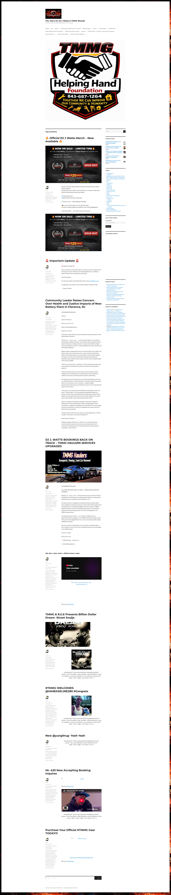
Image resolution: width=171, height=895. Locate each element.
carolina (47, 195)
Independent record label (51, 503)
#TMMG (53, 570)
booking (47, 573)
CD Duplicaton (102, 28)
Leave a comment (49, 201)
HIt (51, 574)
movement (54, 719)
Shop (56, 28)
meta (51, 278)
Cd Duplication (110, 183)
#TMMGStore (111, 28)
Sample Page (109, 201)
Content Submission (62, 34)
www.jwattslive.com (49, 332)
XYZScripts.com (91, 894)
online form (70, 604)
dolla (53, 712)
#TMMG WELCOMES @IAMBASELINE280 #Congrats (66, 689)
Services (83, 31)
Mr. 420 (55, 577)
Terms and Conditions (111, 209)
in (56, 574)
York (53, 587)
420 (52, 571)
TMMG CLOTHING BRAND (77, 34)
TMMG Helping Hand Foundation (54, 31)
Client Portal (109, 186)
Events (95, 28)
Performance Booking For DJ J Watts (71, 28)
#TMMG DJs (48, 571)
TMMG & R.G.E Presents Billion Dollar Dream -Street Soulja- (70, 616)
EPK (46, 574)
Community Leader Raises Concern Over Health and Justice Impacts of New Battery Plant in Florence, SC (73, 303)
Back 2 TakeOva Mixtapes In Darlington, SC (116, 177)
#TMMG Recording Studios (72, 31)
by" (50, 573)
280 (50, 705)
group (54, 716)
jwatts (46, 190)
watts (52, 331)
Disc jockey (47, 709)
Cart (52, 28)
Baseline (47, 707)
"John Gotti (48, 570)
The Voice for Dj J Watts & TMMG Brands (65, 21)
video (46, 587)
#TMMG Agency (87, 28)
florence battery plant (50, 327)
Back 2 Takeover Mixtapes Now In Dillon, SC (116, 179)
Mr (52, 577)
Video (46, 565)
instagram (47, 276)
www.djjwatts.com (94, 281)
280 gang (53, 705)
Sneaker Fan (109, 309)
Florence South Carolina (50, 502)
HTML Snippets (80, 894)
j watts (51, 276)
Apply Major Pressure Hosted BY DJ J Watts (116, 176)
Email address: (109, 220)
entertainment (48, 197)
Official (54, 583)
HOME (47, 28)
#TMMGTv (109, 174)
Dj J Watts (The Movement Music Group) (50, 323)
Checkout (109, 184)
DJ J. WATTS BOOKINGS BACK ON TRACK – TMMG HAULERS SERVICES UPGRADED (70, 443)
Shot (46, 584)
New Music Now (49, 34)
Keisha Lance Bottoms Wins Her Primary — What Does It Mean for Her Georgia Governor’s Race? (116, 296)
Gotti (49, 574)
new (46, 581)
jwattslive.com (53, 505)
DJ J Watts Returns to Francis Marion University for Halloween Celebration (116, 324)
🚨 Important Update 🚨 (62, 260)
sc (51, 279)
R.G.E (51, 662)
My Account (109, 197)
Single (49, 584)
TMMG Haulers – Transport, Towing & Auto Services (101, 31)
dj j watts (51, 195)
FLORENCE (54, 197)
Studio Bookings (110, 208)
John (52, 576)
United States (51, 864)
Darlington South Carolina (51, 708)
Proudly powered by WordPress (70, 887)
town (52, 722)
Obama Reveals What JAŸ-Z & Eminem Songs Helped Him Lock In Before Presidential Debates (115, 289)
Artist (54, 571)
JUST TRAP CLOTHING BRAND (113, 195)
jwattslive (47, 198)
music (54, 580)
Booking (108, 180)
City (52, 573)
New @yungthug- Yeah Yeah (65, 735)
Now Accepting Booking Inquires (50, 798)
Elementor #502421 (111, 191)
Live (51, 577)
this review (109, 315)
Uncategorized (48, 194)
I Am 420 (54, 574)
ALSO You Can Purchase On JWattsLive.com (81, 857)
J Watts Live (48, 576)
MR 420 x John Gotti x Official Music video (62, 553)
